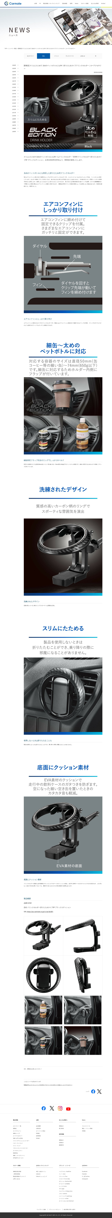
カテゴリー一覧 (17, 1126)
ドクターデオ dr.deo (64, 1179)
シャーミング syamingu (65, 1196)
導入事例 (61, 1128)
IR (40, 3)
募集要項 (61, 1145)
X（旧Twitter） (86, 1176)
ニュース (10, 48)
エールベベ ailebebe (64, 1183)
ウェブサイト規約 (41, 1209)
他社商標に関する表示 (69, 1209)
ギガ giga (61, 1188)
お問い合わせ (16, 1179)
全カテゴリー (30, 56)
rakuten (38, 1174)
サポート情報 (85, 3)
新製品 (15, 1128)
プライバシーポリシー (55, 1209)
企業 (35, 3)
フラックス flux (63, 1176)
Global (103, 3)
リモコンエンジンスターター (20, 1148)
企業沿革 (38, 1128)
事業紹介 (61, 1126)
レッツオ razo (63, 1186)
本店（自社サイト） (41, 1171)
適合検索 (64, 3)
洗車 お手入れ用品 (18, 1138)
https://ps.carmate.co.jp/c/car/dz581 (40, 912)
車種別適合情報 (17, 1171)
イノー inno (62, 1174)
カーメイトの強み (40, 1131)
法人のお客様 (95, 3)
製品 (15, 48)
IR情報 (38, 1133)
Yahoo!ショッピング (41, 1176)
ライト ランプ (16, 1145)
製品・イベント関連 (87, 1128)
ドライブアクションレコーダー (21, 1140)
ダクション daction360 (65, 1181)
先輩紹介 (61, 1142)
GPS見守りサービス (18, 1158)
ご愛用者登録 (16, 1174)
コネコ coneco (63, 1193)
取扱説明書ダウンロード (19, 1176)
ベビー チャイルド (18, 1143)
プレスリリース (70, 56)
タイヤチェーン (17, 1131)
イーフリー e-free (63, 1198)
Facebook (84, 1171)
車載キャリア (16, 1133)
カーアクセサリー (17, 1135)
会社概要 (38, 1126)
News (76, 3)
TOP (6, 48)
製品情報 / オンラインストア (51, 3)
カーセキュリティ (17, 1150)
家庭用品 (15, 1153)
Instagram (85, 1179)
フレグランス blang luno (65, 1191)
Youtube (84, 1174)
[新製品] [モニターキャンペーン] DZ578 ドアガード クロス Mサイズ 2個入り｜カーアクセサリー (48, 1085)
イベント (56, 56)
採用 (71, 3)
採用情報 (38, 1135)
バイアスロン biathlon (65, 1171)
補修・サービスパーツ (19, 1155)
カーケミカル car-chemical (66, 1201)
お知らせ (82, 56)
